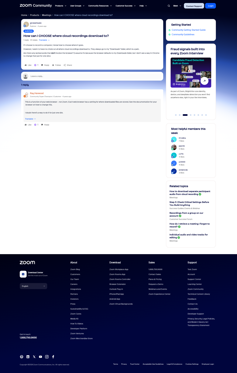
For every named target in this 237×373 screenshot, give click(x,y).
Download (115, 262)
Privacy (124, 364)
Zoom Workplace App (118, 269)
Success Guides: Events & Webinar (185, 208)
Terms (115, 364)
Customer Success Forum (181, 219)
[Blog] (21, 356)
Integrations (75, 289)
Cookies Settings (192, 364)
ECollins (182, 138)
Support (192, 262)
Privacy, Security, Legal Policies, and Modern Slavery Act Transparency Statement (201, 322)
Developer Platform (78, 328)
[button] (44, 40)
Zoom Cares (75, 314)
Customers (75, 274)
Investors (74, 299)
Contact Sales (155, 274)
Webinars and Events (158, 289)
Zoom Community (196, 289)
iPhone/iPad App (116, 294)
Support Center (194, 279)
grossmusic (36, 23)
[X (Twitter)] (34, 356)
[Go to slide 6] (198, 115)
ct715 (181, 154)
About (73, 262)
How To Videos (76, 323)
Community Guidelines (183, 34)
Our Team (74, 279)
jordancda (183, 170)
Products (34, 15)
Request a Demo (156, 284)
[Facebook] (53, 356)
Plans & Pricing (155, 279)
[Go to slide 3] (183, 115)
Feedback (192, 299)
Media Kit (74, 318)
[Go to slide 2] (179, 115)
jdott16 (182, 146)
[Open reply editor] (92, 76)
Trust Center (134, 364)
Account (191, 274)
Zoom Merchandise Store (81, 338)
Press (72, 304)
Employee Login (208, 364)
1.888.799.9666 (28, 337)
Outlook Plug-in (116, 289)
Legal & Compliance (174, 364)
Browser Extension (117, 284)
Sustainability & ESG (79, 309)
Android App (114, 299)
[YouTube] (40, 356)
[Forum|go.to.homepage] (36, 5)
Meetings (46, 15)
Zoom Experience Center (159, 294)
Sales (152, 262)
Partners (74, 294)
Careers (73, 284)
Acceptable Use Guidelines (153, 364)
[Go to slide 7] (202, 115)
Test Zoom (192, 269)
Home (24, 15)
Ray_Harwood (37, 93)
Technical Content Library (199, 294)
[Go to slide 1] (175, 115)
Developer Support (196, 314)
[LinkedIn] (28, 356)
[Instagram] (47, 356)
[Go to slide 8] (206, 115)
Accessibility (193, 309)
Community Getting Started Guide (189, 30)
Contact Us (193, 304)
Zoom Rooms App (117, 274)
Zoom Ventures (77, 333)
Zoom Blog (75, 269)
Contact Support (194, 6)
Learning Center (195, 284)
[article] (92, 109)
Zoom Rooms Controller (119, 279)
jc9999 (182, 162)
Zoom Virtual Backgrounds (121, 304)
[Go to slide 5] (194, 115)
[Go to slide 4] (189, 115)
